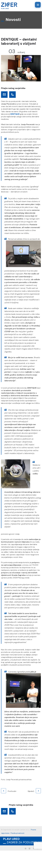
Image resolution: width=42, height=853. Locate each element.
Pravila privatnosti (17, 833)
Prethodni (12, 791)
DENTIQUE (15, 114)
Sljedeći (31, 791)
